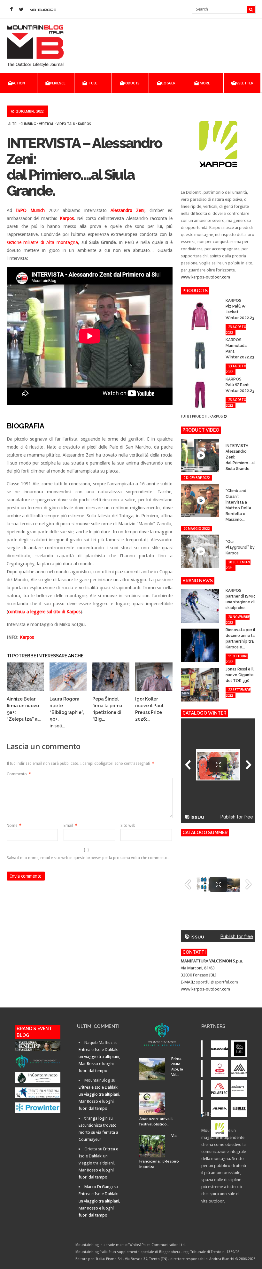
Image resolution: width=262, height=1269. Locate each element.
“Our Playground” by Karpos (240, 547)
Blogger (167, 83)
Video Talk (66, 123)
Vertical (46, 123)
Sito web (127, 825)
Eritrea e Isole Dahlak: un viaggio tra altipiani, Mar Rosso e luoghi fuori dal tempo (98, 1163)
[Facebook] (11, 9)
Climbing (28, 123)
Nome (14, 825)
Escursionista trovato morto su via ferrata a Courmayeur (98, 1132)
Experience (56, 83)
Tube (93, 83)
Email (70, 825)
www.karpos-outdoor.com (205, 277)
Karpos (84, 123)
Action (18, 83)
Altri (13, 123)
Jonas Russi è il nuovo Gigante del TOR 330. (240, 675)
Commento (19, 774)
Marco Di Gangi (98, 1186)
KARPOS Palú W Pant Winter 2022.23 (240, 385)
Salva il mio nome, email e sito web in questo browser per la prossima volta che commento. (87, 858)
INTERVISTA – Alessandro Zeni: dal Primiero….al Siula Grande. (84, 167)
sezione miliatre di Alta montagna (42, 242)
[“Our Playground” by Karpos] (230, 535)
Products (130, 83)
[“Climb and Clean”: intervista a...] (230, 484)
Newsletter (242, 83)
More (205, 83)
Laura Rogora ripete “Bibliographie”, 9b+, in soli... (67, 712)
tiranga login (96, 1118)
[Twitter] (21, 9)
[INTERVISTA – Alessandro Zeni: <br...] (230, 439)
